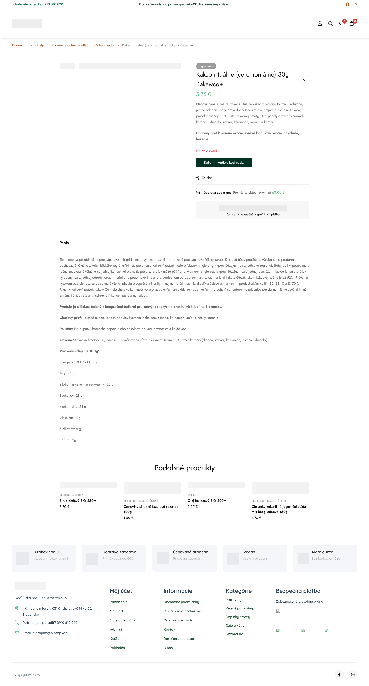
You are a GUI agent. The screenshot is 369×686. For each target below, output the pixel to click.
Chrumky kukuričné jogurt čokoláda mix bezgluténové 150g (279, 509)
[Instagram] (356, 4)
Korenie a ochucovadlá (69, 45)
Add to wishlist (304, 79)
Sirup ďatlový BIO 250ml (78, 500)
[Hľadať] (330, 23)
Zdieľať (207, 177)
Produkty (37, 45)
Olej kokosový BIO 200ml (207, 500)
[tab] (64, 243)
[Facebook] (347, 4)
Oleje (191, 495)
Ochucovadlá (104, 45)
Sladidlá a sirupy (71, 495)
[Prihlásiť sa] (320, 23)
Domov (17, 45)
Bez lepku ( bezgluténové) (141, 501)
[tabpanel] (184, 350)
